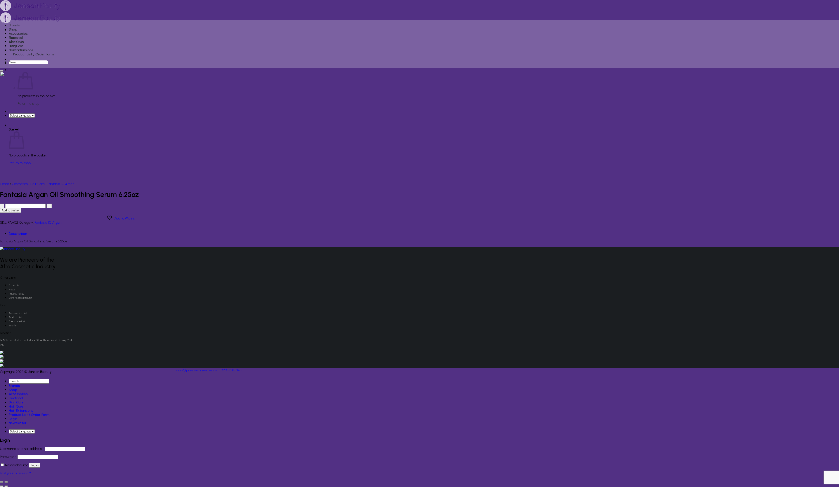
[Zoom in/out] (6, 482)
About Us (14, 285)
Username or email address (22, 449)
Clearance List (17, 321)
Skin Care (16, 42)
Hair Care (16, 46)
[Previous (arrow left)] (1, 486)
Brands (14, 25)
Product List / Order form (33, 54)
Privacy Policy (16, 293)
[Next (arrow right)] (6, 486)
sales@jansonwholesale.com (196, 370)
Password (8, 457)
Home (4, 184)
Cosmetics (20, 184)
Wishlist (13, 325)
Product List (15, 317)
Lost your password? (15, 473)
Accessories (18, 33)
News (12, 289)
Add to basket (10, 210)
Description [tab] (18, 233)
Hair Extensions (21, 50)
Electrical (16, 38)
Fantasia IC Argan (61, 184)
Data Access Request (20, 297)
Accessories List (18, 313)
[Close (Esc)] (1, 482)
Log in (34, 465)
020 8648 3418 (232, 370)
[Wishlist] (1, 71)
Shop (13, 29)
